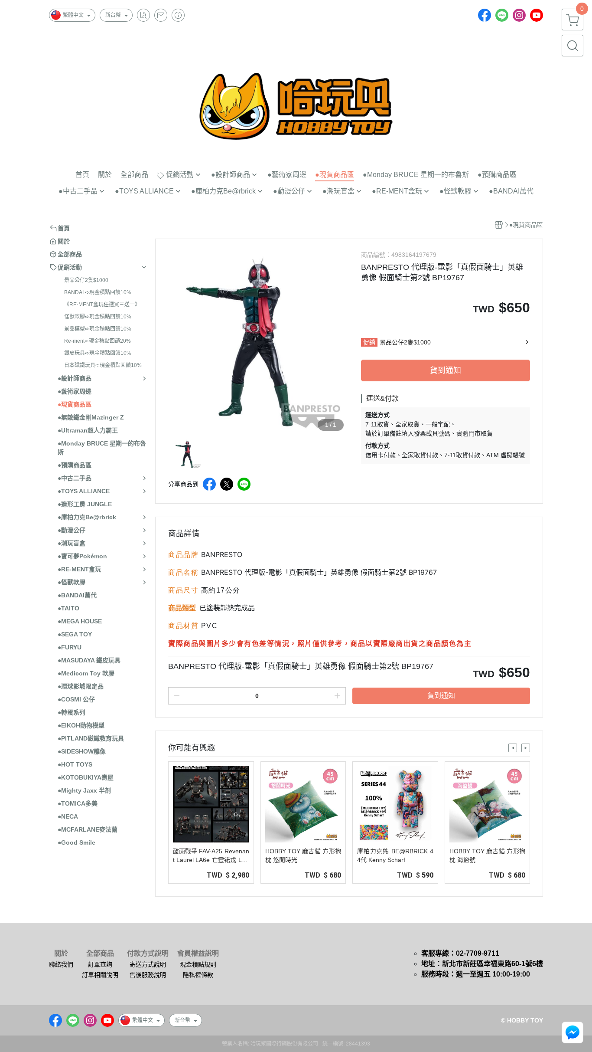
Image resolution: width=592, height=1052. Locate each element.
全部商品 (100, 953)
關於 (61, 953)
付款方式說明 (148, 953)
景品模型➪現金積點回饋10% (97, 329)
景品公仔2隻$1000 (86, 280)
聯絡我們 (61, 964)
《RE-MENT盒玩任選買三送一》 (102, 305)
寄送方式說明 (148, 964)
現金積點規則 (198, 964)
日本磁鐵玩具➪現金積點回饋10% (103, 365)
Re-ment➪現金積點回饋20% (97, 341)
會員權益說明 (198, 953)
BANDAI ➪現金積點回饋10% (97, 292)
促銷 (369, 342)
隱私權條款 (198, 975)
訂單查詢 (100, 964)
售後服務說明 (148, 975)
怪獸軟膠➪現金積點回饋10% (97, 317)
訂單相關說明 (100, 975)
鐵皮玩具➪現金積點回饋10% (97, 353)
